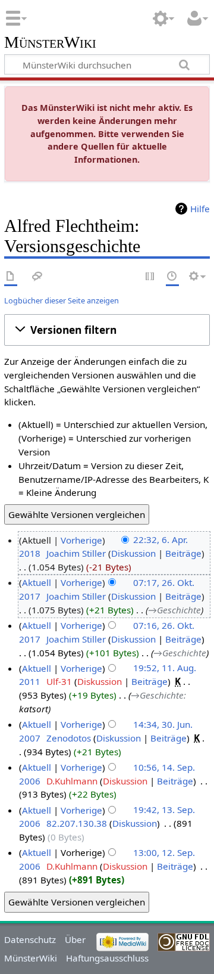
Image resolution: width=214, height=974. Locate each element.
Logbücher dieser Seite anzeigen (61, 300)
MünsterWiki (50, 42)
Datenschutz (30, 939)
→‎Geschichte (174, 610)
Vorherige (81, 540)
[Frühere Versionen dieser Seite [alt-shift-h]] (172, 277)
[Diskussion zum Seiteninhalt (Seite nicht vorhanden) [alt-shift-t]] (37, 277)
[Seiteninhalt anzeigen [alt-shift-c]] (10, 277)
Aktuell (36, 582)
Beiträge (183, 553)
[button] (107, 329)
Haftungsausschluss (107, 958)
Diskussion (133, 553)
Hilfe (200, 209)
